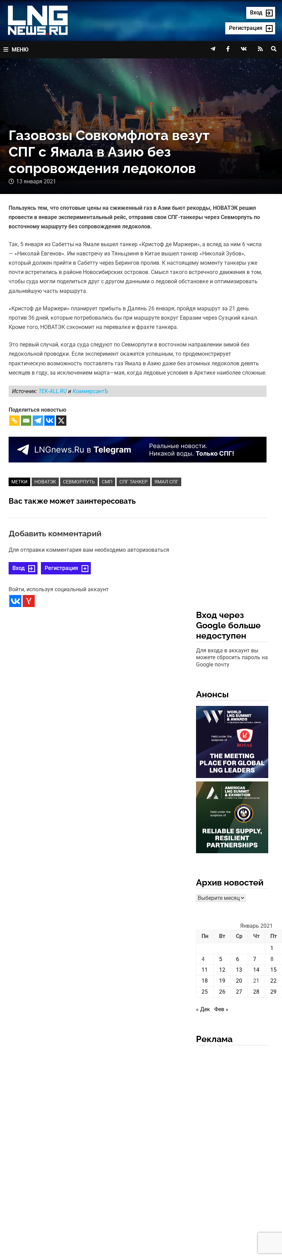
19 (222, 980)
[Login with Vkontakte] (15, 601)
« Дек (203, 1009)
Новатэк (45, 481)
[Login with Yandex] (29, 601)
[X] (61, 420)
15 (273, 970)
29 (273, 991)
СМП (107, 481)
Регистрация (61, 568)
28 (256, 991)
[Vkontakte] (49, 420)
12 (222, 970)
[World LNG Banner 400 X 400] (232, 743)
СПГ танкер (133, 481)
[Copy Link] (14, 420)
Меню (20, 49)
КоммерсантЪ (90, 391)
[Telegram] (38, 420)
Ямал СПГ (166, 481)
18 (205, 980)
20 (239, 980)
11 (205, 970)
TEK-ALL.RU (53, 391)
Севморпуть (79, 481)
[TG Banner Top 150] (138, 449)
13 (239, 970)
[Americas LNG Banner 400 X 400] (232, 818)
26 (222, 991)
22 (273, 980)
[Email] (26, 420)
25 (205, 991)
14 (256, 970)
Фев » (221, 1009)
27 (239, 991)
